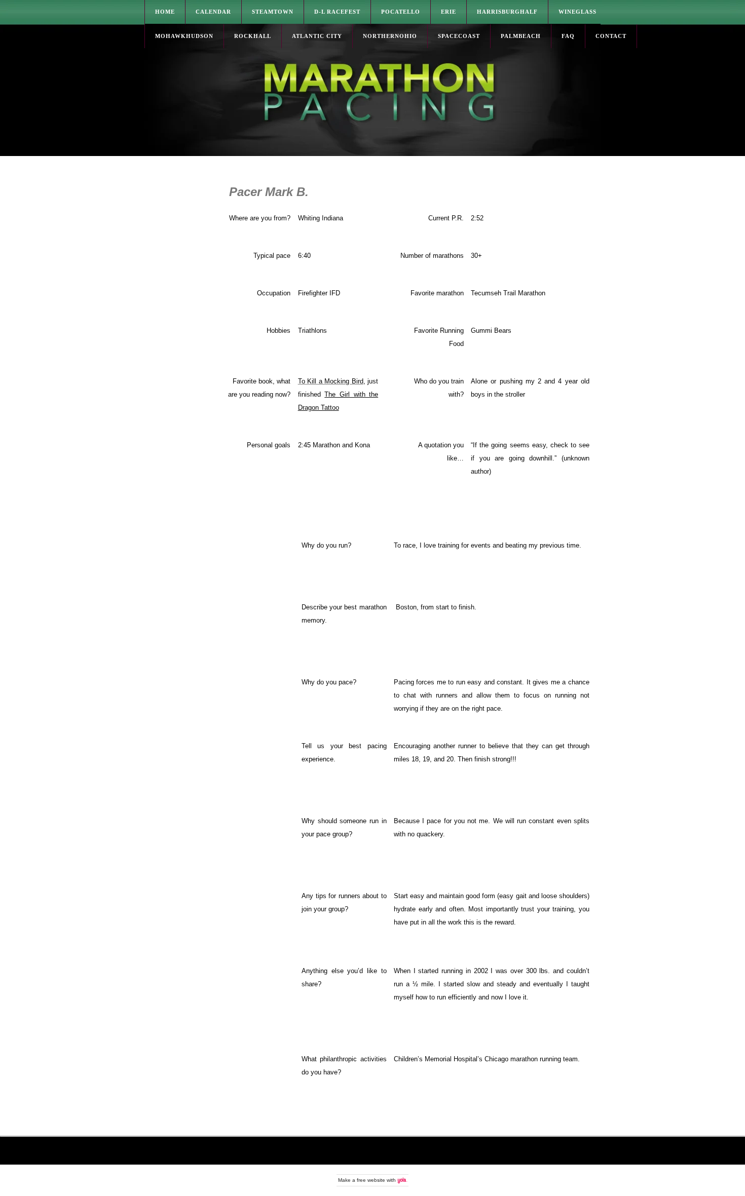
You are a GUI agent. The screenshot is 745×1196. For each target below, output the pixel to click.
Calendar (213, 12)
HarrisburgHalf (507, 12)
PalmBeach (521, 36)
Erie (448, 12)
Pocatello (400, 12)
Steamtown (272, 12)
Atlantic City (317, 36)
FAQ (568, 36)
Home (165, 12)
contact (610, 36)
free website (371, 1180)
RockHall (252, 36)
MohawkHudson (184, 36)
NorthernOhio (390, 36)
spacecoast (459, 36)
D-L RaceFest (337, 12)
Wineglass (577, 12)
